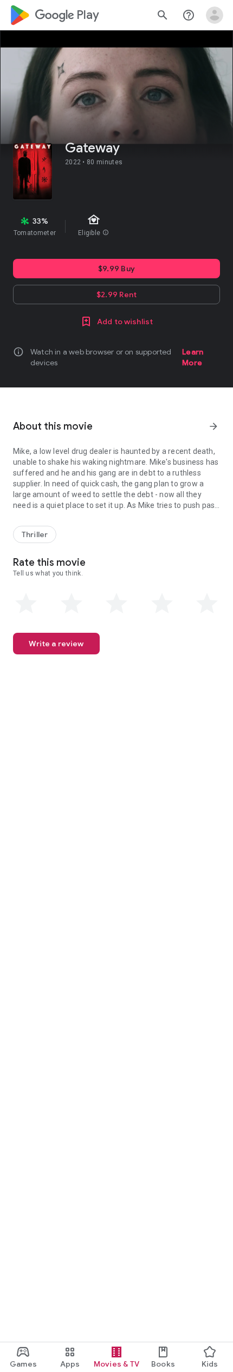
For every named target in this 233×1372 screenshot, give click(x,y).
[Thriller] (34, 534)
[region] (116, 226)
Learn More (192, 357)
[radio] (26, 604)
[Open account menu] (215, 15)
